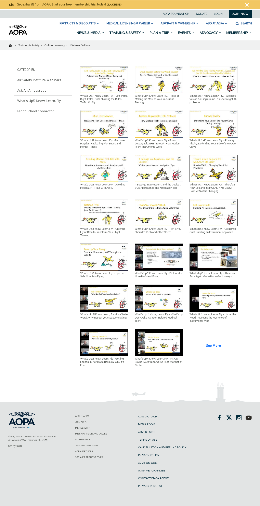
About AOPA (215, 23)
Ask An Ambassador (32, 90)
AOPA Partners (84, 451)
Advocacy (209, 33)
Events (185, 33)
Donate (201, 13)
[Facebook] (220, 418)
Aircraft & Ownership (178, 23)
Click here (113, 4)
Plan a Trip (160, 33)
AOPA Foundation (176, 13)
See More (213, 345)
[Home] (13, 45)
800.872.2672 (15, 446)
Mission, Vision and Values (91, 433)
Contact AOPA (148, 416)
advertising (146, 431)
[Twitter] (230, 418)
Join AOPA (80, 422)
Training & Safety (125, 33)
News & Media (89, 33)
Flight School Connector (35, 111)
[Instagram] (240, 418)
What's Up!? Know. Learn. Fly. (39, 101)
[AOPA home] (18, 34)
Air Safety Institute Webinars (39, 80)
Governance (82, 439)
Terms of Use (147, 439)
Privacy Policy (148, 455)
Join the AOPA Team (86, 445)
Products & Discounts (78, 23)
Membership (237, 33)
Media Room (146, 424)
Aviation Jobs (147, 462)
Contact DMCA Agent (153, 478)
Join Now (240, 13)
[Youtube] (248, 418)
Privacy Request (150, 486)
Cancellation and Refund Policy (162, 447)
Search (246, 23)
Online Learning (54, 45)
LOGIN (218, 13)
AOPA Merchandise (151, 470)
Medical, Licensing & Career (128, 23)
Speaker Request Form (89, 457)
